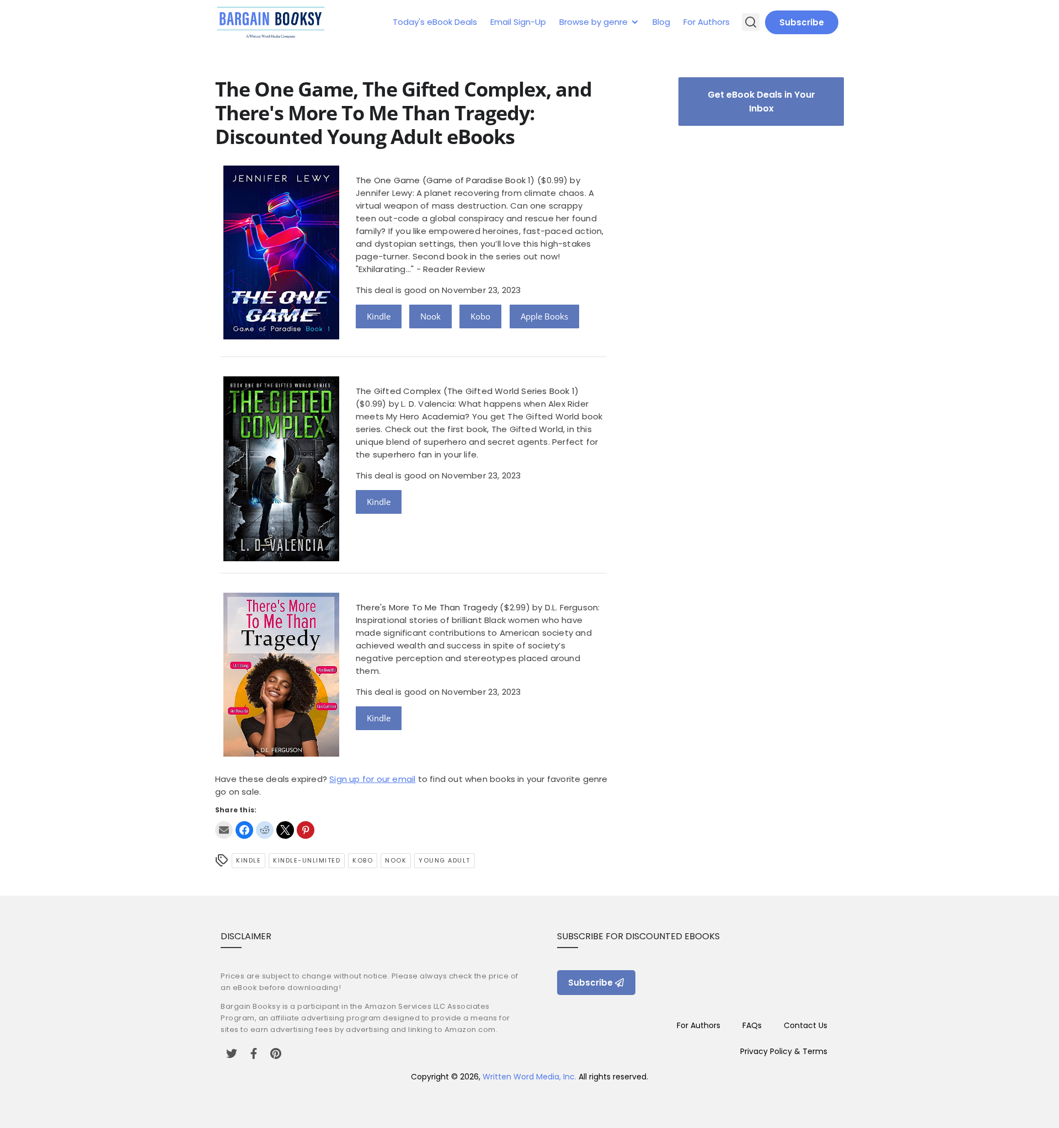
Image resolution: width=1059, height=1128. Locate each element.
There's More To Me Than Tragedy (427, 607)
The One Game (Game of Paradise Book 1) (445, 180)
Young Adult (444, 860)
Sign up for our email (372, 779)
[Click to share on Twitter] (285, 830)
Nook (430, 316)
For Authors (706, 22)
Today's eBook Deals (435, 22)
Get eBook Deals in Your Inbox (761, 101)
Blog (661, 22)
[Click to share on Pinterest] (305, 830)
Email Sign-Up (518, 22)
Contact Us (805, 1025)
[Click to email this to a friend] (224, 830)
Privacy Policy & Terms (783, 1051)
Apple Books (544, 316)
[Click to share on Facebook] (244, 830)
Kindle (379, 316)
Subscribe (801, 22)
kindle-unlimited (306, 860)
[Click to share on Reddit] (265, 830)
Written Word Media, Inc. (529, 1076)
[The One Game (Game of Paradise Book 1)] (281, 336)
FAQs (752, 1025)
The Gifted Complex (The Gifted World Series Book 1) (467, 391)
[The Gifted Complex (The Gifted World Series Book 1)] (281, 558)
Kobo (480, 316)
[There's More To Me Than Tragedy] (281, 753)
